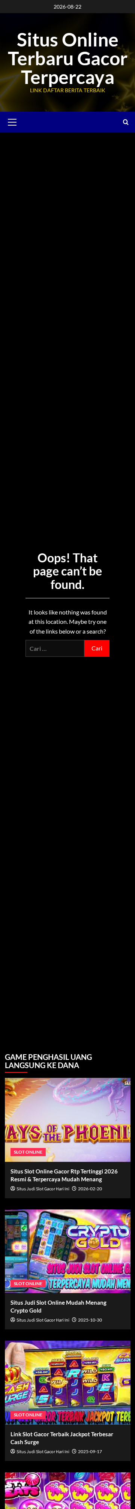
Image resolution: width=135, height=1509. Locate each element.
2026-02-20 (90, 1188)
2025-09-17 (90, 1451)
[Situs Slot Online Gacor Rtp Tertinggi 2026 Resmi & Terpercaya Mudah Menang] (67, 1119)
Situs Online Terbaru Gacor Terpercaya (68, 58)
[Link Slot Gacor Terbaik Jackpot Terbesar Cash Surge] (67, 1382)
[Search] (125, 122)
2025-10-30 (90, 1320)
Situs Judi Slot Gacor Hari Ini (42, 1189)
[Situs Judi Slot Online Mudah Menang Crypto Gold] (67, 1251)
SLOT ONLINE (28, 1152)
